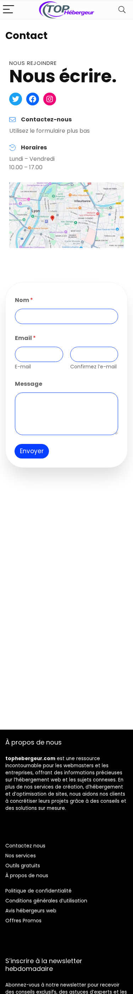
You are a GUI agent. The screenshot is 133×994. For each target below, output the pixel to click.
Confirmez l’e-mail (93, 367)
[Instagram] (49, 99)
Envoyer (32, 451)
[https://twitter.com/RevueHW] (15, 99)
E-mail (23, 367)
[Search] (122, 9)
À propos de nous (26, 875)
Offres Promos (23, 920)
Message (28, 383)
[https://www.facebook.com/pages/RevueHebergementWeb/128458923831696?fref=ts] (32, 99)
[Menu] (8, 9)
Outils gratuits (22, 865)
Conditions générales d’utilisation (46, 900)
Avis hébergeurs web (30, 910)
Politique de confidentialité (38, 890)
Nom (24, 300)
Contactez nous (25, 845)
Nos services (20, 855)
